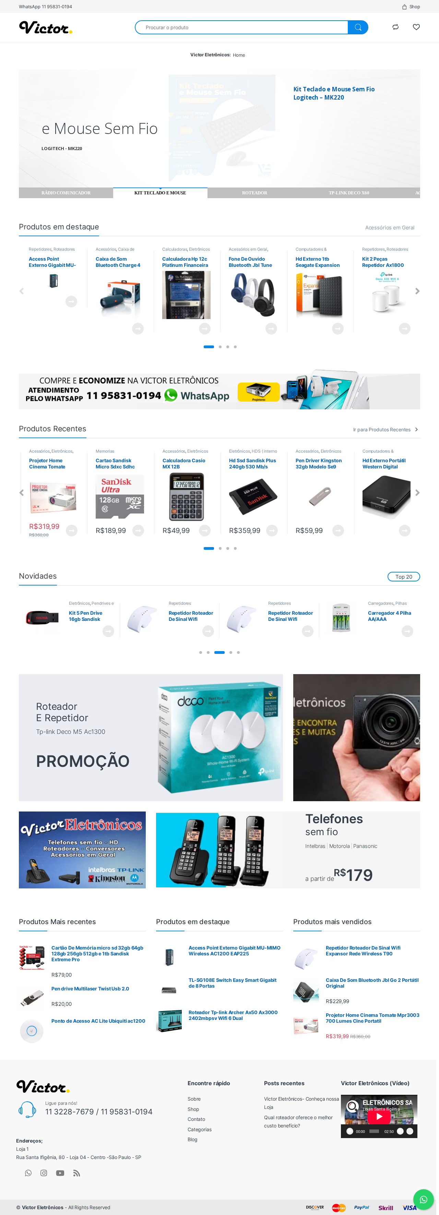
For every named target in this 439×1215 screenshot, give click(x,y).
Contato (196, 1119)
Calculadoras (174, 249)
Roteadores (64, 249)
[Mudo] (400, 1131)
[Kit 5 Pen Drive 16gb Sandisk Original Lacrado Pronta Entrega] (45, 617)
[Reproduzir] (349, 1131)
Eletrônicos (199, 249)
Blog (192, 1139)
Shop (415, 6)
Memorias (105, 451)
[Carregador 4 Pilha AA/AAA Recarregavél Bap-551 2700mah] (344, 617)
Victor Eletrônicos (42, 1207)
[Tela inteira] (409, 1131)
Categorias (200, 1129)
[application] (379, 1116)
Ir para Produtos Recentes (382, 429)
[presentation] (417, 291)
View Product (68, 301)
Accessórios (174, 451)
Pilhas (401, 603)
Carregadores (380, 603)
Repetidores (40, 249)
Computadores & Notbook (311, 251)
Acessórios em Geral (390, 227)
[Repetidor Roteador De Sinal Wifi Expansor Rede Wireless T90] (145, 617)
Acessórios (106, 249)
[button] (209, 346)
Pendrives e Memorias (91, 605)
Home (239, 55)
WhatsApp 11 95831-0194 (45, 6)
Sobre (194, 1099)
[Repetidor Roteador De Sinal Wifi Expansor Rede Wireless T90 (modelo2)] (244, 617)
